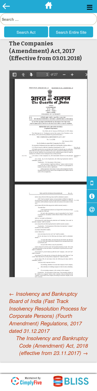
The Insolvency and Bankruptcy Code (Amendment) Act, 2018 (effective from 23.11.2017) (52, 345)
